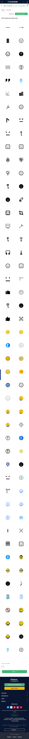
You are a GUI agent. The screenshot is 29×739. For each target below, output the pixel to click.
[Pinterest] (14, 707)
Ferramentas (4, 695)
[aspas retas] (7, 80)
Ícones (3, 10)
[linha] (7, 27)
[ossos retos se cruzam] (21, 318)
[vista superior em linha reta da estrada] (7, 40)
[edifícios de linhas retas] (21, 93)
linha (3, 666)
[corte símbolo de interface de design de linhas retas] (21, 212)
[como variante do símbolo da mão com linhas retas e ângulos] (7, 292)
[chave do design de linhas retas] (7, 239)
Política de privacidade (19, 718)
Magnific (9, 736)
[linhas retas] (7, 93)
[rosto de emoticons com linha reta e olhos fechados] (7, 133)
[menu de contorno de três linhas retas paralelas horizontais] (7, 67)
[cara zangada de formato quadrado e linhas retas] (7, 212)
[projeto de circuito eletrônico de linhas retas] (21, 226)
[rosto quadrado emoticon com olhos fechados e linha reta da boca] (7, 265)
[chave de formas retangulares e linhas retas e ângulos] (7, 305)
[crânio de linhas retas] (7, 226)
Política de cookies (8, 719)
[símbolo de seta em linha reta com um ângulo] (7, 120)
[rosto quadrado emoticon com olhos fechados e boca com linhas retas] (21, 385)
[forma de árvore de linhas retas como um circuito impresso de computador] (21, 160)
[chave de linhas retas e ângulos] (7, 186)
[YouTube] (21, 707)
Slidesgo (20, 736)
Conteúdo (3, 693)
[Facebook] (8, 707)
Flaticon (14, 736)
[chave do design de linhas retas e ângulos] (21, 133)
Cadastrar (14, 715)
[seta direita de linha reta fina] (21, 27)
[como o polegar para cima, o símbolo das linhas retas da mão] (7, 318)
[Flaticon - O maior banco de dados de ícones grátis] (13, 2)
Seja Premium (14, 688)
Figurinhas (8, 10)
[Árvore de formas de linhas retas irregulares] (7, 173)
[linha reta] (21, 80)
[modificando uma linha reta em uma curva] (21, 279)
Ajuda (2, 698)
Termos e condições (9, 718)
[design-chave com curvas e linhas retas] (21, 239)
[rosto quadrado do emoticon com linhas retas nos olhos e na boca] (21, 107)
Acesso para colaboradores (14, 684)
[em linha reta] (21, 40)
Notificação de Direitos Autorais (19, 719)
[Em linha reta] (7, 345)
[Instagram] (18, 707)
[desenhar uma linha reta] (21, 199)
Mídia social (14, 704)
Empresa (3, 701)
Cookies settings (14, 721)
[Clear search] (20, 5)
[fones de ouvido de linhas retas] (7, 252)
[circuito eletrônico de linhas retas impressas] (7, 107)
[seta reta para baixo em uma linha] (21, 252)
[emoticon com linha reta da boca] (21, 292)
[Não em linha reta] (7, 610)
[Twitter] (11, 707)
